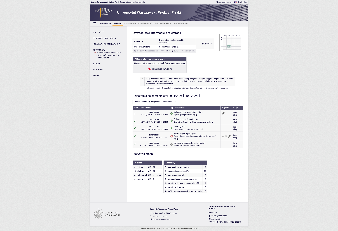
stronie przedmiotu (187, 51)
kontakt (214, 213)
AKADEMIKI (98, 69)
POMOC (96, 75)
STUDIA (96, 64)
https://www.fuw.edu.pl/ (161, 219)
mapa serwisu (216, 219)
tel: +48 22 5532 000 (160, 216)
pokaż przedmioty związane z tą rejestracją (153, 102)
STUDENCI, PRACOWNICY (104, 38)
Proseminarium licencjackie (109, 52)
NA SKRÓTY (98, 32)
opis (194, 115)
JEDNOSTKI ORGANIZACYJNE (106, 44)
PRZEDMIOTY (99, 50)
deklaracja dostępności (219, 216)
